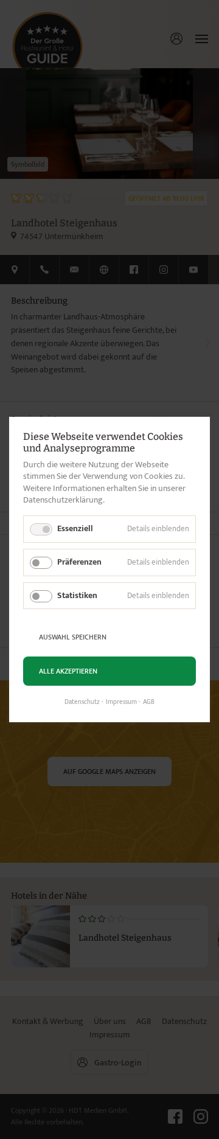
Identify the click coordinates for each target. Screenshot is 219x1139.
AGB (149, 702)
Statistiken (77, 595)
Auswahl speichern (72, 637)
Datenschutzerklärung (63, 500)
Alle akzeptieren (68, 671)
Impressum (121, 702)
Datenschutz (82, 702)
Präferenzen (79, 562)
